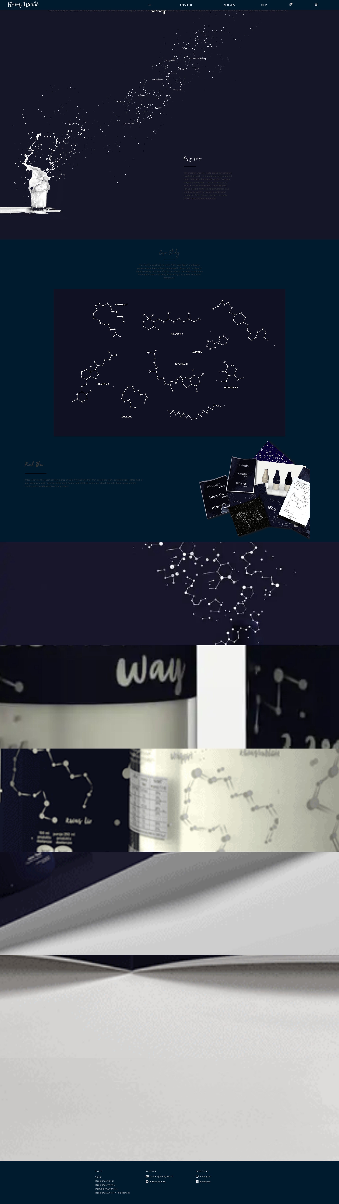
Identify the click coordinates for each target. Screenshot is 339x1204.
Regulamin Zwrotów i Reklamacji (112, 1192)
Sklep (98, 1176)
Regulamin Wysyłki (105, 1184)
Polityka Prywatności (106, 1188)
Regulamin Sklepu (105, 1180)
